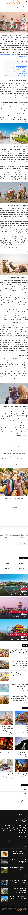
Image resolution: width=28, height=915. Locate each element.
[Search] (1, 2)
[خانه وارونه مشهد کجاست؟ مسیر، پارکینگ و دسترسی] (4, 676)
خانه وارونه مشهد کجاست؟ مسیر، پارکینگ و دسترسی (19, 674)
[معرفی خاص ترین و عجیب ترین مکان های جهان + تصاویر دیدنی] (4, 688)
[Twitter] (16, 843)
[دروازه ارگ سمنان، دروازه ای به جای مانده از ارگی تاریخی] (4, 899)
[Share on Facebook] (11, 446)
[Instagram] (12, 843)
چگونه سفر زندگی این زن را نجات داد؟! (21, 753)
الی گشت (19, 910)
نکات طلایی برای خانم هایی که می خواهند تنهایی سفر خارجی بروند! (7, 730)
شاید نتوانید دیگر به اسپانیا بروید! (22, 775)
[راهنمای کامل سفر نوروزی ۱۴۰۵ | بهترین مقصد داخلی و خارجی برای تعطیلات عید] (4, 699)
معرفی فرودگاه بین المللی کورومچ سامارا (19, 861)
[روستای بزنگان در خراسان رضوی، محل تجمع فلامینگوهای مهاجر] (4, 891)
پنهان (18, 61)
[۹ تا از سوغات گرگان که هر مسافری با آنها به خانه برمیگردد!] (4, 854)
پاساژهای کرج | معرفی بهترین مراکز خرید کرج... (14, 498)
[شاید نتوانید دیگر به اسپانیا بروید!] (21, 765)
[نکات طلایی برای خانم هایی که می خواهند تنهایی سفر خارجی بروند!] (6, 718)
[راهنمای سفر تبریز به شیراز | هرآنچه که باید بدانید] (4, 883)
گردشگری (23, 801)
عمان (26, 441)
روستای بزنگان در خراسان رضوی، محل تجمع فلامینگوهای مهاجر (19, 891)
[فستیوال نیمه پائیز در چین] (6, 743)
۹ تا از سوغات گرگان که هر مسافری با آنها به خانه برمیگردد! (19, 854)
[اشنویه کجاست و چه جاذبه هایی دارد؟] (4, 870)
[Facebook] (20, 843)
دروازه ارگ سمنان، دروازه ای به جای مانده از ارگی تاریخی (18, 898)
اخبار (24, 793)
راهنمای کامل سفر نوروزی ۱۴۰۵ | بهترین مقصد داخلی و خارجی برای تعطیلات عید (19, 698)
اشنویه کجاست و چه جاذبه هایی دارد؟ (18, 869)
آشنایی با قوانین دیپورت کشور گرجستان (23, 729)
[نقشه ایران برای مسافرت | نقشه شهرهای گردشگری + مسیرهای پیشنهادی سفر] (4, 664)
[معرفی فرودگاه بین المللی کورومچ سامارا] (4, 862)
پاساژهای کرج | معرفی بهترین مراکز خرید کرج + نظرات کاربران (19, 651)
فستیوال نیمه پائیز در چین (6, 753)
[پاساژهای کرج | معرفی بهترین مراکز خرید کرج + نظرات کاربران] (14, 482)
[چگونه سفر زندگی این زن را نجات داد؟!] (21, 743)
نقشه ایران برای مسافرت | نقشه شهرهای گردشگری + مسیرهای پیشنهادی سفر (20, 663)
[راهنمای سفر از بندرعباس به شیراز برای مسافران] (6, 765)
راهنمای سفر (22, 797)
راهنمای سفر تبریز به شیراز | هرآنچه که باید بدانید (18, 882)
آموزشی (24, 790)
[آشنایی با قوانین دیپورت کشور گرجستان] (21, 718)
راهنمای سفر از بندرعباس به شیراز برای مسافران (7, 776)
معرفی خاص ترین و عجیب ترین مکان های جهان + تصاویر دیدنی (20, 687)
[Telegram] (7, 843)
